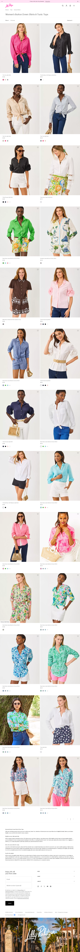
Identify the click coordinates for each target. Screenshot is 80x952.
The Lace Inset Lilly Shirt (46, 197)
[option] (20, 48)
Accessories (14, 858)
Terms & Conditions (19, 912)
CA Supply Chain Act (21, 914)
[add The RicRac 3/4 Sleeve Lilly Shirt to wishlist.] (78, 25)
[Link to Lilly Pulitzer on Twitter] (44, 886)
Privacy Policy (20, 890)
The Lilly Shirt (43, 747)
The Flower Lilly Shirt (7, 197)
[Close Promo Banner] (2, 1)
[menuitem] (62, 5)
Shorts (6, 850)
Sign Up (9, 903)
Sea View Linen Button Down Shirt (11, 258)
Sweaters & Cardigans (31, 858)
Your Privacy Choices (9, 914)
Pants (9, 841)
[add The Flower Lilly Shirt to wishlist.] (38, 147)
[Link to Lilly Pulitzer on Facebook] (41, 886)
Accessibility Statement (29, 912)
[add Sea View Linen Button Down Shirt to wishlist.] (38, 208)
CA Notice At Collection (48, 912)
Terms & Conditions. (9, 891)
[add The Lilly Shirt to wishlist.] (78, 697)
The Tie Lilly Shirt (6, 75)
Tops (11, 9)
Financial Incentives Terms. (23, 898)
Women (7, 9)
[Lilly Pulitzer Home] (9, 5)
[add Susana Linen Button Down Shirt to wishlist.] (78, 208)
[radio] (3, 80)
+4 (47, 568)
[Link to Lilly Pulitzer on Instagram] (38, 886)
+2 (9, 263)
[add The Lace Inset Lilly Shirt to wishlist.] (78, 147)
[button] (78, 1)
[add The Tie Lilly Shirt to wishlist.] (38, 25)
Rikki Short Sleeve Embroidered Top (11, 319)
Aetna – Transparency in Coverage (61, 912)
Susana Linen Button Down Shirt (48, 258)
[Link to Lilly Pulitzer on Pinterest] (50, 886)
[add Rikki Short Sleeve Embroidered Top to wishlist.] (38, 269)
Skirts (66, 840)
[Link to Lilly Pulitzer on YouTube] (47, 886)
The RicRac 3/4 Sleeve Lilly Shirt (48, 75)
